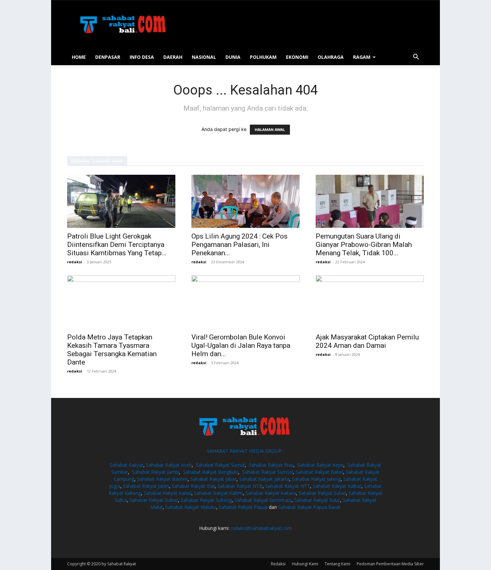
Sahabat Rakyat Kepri (320, 465)
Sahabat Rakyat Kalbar (337, 486)
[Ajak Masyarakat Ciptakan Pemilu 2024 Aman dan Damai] (370, 302)
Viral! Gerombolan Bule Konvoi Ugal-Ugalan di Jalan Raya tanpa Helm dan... (240, 345)
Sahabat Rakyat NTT (287, 486)
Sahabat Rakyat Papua (243, 507)
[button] (416, 57)
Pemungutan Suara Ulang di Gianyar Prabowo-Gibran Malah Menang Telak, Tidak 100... (364, 244)
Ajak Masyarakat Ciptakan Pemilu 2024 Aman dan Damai (367, 341)
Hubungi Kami (305, 564)
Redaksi (278, 564)
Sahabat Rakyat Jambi (155, 472)
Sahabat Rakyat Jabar (213, 479)
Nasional (204, 57)
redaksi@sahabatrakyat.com (261, 528)
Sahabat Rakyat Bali (193, 486)
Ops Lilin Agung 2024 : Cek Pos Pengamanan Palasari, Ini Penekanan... (239, 244)
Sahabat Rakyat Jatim (146, 486)
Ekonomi (297, 57)
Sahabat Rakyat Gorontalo (263, 500)
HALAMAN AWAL (270, 129)
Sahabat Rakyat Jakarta (264, 479)
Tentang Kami (337, 564)
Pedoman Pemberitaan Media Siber (390, 564)
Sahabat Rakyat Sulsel (322, 493)
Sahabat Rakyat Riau (271, 465)
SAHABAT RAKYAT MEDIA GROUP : (245, 451)
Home (79, 57)
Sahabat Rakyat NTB (240, 486)
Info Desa (142, 57)
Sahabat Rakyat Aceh (169, 465)
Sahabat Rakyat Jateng (316, 479)
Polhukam (263, 57)
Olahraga (331, 57)
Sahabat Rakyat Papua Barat (309, 507)
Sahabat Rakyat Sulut (317, 500)
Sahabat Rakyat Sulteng (206, 500)
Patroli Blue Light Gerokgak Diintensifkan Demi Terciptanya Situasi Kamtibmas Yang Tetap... (117, 244)
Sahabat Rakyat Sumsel (267, 472)
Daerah (172, 57)
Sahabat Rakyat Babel (319, 472)
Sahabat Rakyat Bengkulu (210, 472)
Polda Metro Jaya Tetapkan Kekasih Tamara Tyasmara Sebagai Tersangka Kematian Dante (112, 349)
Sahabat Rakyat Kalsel (167, 493)
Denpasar (107, 57)
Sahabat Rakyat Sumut (220, 465)
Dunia (232, 57)
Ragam (361, 57)
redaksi (74, 261)
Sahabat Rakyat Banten (162, 479)
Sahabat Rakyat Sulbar (154, 500)
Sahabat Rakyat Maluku (190, 507)
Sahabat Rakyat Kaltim (218, 493)
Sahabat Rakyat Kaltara (271, 493)
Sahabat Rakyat (126, 465)
